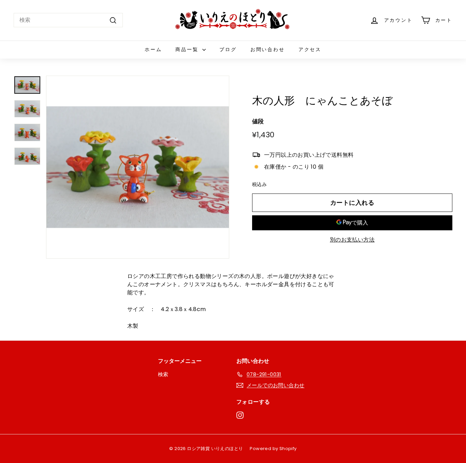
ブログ (227, 49)
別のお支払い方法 (352, 240)
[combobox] (68, 20)
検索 (163, 374)
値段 (258, 121)
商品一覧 (188, 49)
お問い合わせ (267, 49)
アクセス (309, 49)
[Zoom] (137, 167)
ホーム (153, 49)
